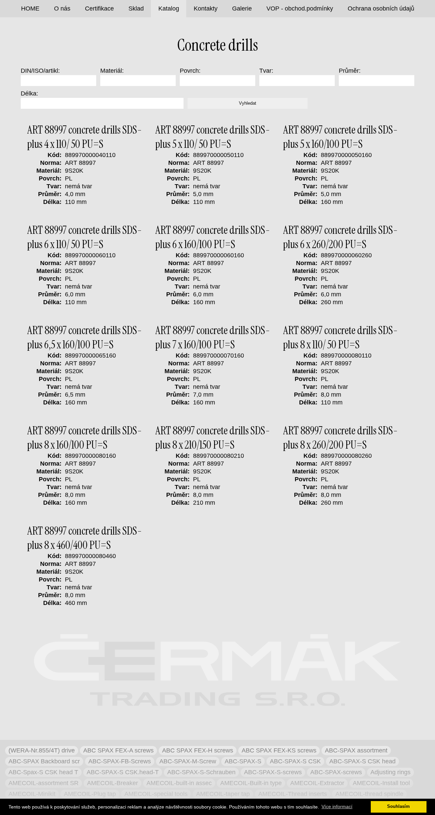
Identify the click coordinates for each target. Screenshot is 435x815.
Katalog (168, 8)
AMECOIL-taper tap (223, 794)
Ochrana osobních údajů (381, 8)
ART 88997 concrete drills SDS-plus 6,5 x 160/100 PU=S (84, 337)
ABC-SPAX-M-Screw (187, 761)
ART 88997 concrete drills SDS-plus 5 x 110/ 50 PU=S (212, 137)
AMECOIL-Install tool (381, 783)
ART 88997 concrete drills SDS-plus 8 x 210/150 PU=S (212, 437)
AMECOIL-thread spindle (369, 794)
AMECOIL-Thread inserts (292, 794)
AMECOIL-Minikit (31, 794)
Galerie (242, 8)
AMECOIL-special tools (156, 794)
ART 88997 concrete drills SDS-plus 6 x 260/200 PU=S (340, 237)
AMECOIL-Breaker (112, 783)
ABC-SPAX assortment (356, 750)
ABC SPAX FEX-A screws (118, 750)
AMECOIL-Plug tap (90, 794)
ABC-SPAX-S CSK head (362, 761)
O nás (62, 8)
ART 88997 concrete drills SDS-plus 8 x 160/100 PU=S (84, 437)
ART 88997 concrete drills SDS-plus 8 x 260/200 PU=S (340, 437)
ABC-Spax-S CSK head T (43, 772)
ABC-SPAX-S (243, 761)
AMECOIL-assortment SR (43, 783)
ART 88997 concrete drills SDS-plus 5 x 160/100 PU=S (340, 137)
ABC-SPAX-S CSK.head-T (123, 772)
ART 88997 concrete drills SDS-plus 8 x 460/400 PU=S (84, 538)
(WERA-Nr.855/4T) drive (41, 750)
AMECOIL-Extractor (317, 783)
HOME (30, 8)
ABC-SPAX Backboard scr (44, 761)
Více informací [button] (336, 806)
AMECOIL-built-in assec (179, 783)
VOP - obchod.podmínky (299, 8)
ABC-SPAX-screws (336, 772)
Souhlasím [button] (398, 806)
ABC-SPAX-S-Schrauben (201, 772)
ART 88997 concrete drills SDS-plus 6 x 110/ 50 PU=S (84, 237)
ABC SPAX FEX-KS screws (279, 750)
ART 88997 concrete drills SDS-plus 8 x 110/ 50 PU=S (340, 337)
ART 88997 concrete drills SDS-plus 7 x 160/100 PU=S (212, 337)
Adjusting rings (390, 772)
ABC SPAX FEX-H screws (197, 750)
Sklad (136, 8)
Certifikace (99, 8)
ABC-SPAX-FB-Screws (119, 761)
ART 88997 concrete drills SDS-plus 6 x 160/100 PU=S (212, 237)
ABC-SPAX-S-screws (273, 772)
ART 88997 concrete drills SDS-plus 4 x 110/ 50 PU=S (84, 137)
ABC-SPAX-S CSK (295, 761)
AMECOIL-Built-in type (251, 783)
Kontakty (206, 8)
